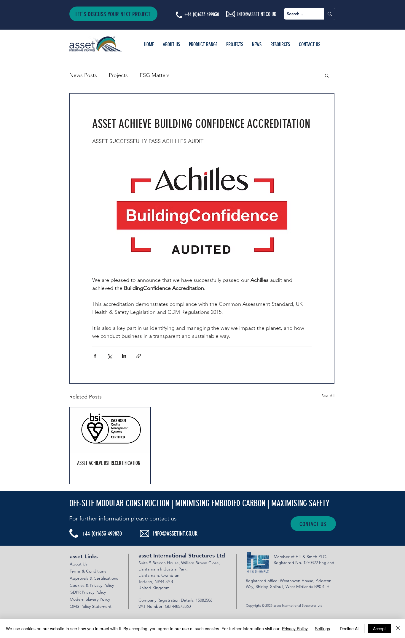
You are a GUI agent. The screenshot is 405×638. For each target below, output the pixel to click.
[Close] (397, 628)
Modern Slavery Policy (90, 599)
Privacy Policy (295, 628)
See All (327, 395)
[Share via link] (138, 356)
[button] (113, 14)
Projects (118, 75)
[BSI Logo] (110, 430)
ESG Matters (155, 75)
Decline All (349, 628)
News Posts (83, 75)
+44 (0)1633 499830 (201, 14)
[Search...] (329, 14)
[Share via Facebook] (95, 356)
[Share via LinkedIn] (124, 356)
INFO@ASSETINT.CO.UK (175, 533)
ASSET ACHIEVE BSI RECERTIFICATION (108, 463)
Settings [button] (322, 628)
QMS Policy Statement (90, 606)
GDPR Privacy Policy (88, 592)
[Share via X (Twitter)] (109, 356)
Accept (379, 628)
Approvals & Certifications (94, 578)
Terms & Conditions (88, 571)
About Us (78, 564)
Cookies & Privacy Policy (92, 585)
